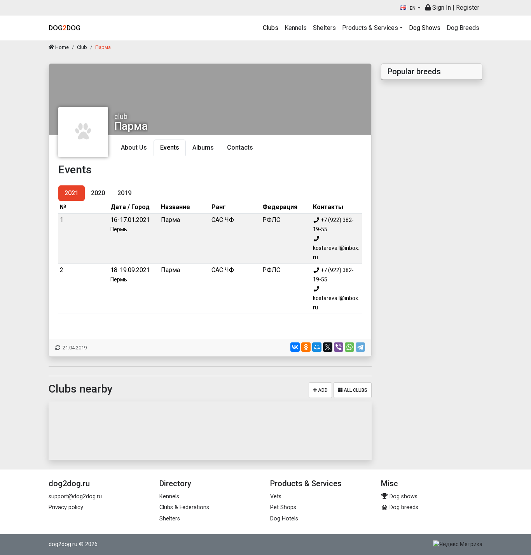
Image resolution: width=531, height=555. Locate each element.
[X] (327, 347)
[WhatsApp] (349, 347)
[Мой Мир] (316, 347)
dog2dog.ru (63, 544)
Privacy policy (66, 507)
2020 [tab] (98, 193)
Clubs (270, 27)
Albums (203, 147)
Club (82, 47)
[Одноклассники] (306, 347)
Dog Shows (424, 27)
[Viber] (338, 347)
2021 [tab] (72, 193)
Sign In (441, 7)
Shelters (324, 27)
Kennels (296, 27)
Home (61, 47)
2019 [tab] (124, 193)
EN (413, 8)
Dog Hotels (284, 518)
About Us (134, 147)
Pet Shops (283, 507)
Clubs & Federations (184, 507)
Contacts (240, 147)
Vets (275, 496)
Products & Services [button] (370, 27)
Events (169, 147)
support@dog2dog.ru (75, 496)
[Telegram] (360, 347)
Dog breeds (403, 507)
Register (467, 7)
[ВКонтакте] (295, 347)
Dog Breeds (463, 27)
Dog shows (402, 496)
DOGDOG (64, 28)
